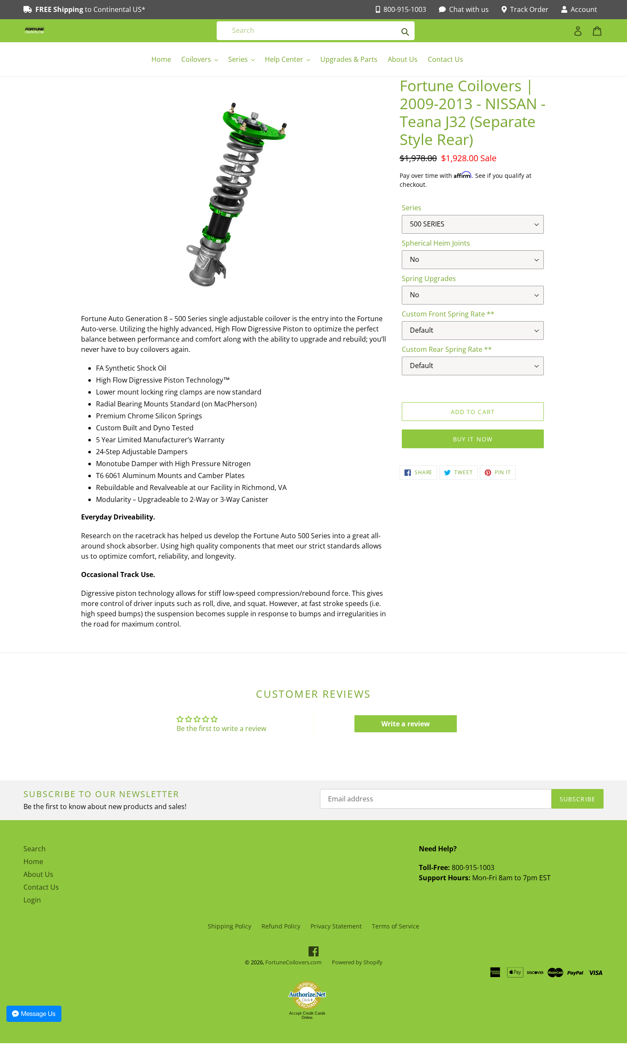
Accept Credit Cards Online (307, 1015)
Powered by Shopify (357, 962)
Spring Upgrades (429, 278)
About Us (38, 874)
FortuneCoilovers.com (293, 962)
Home (33, 861)
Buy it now (473, 439)
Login (32, 900)
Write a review (405, 723)
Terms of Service (395, 926)
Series (411, 207)
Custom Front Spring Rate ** (448, 314)
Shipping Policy (229, 926)
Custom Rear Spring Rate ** (447, 349)
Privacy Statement (336, 926)
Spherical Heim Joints (436, 243)
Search (34, 848)
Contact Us (41, 887)
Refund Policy (280, 926)
